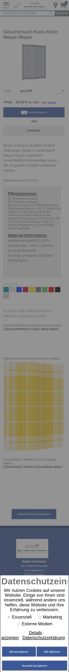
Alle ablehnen (52, 651)
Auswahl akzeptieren (34, 665)
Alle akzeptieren (18, 651)
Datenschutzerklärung (43, 637)
